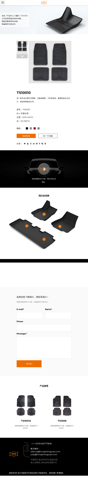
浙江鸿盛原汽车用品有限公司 (29, 473)
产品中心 (10, 16)
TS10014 (26, 420)
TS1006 (62, 420)
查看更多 (44, 275)
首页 (3, 16)
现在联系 (26, 136)
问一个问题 (48, 136)
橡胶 (17, 16)
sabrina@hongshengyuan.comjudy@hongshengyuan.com (45, 453)
